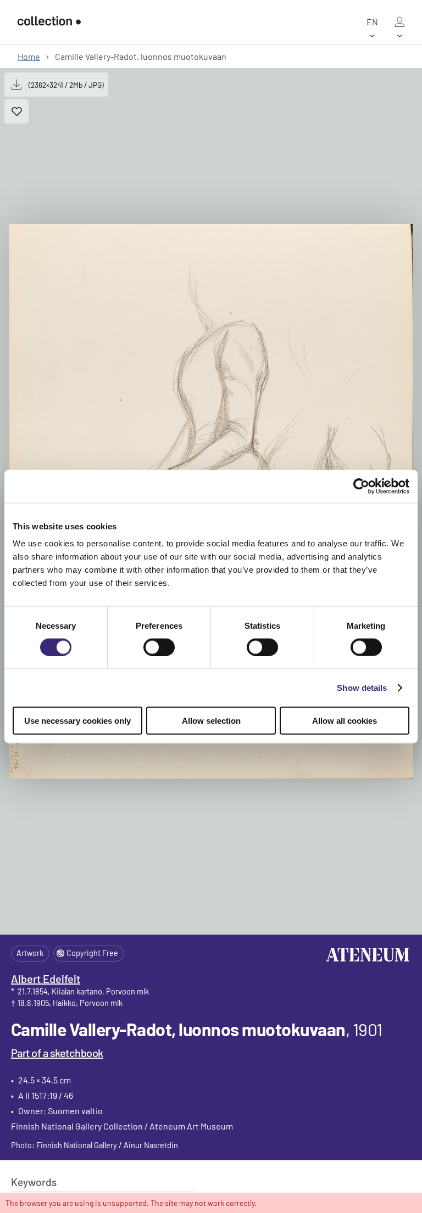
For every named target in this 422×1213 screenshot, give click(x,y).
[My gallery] (399, 22)
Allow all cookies (344, 720)
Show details (362, 687)
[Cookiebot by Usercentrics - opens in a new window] (361, 486)
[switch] (159, 647)
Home (29, 56)
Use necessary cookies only (77, 720)
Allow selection (211, 720)
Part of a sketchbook (57, 1052)
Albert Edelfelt (45, 978)
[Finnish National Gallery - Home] (49, 22)
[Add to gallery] (16, 111)
